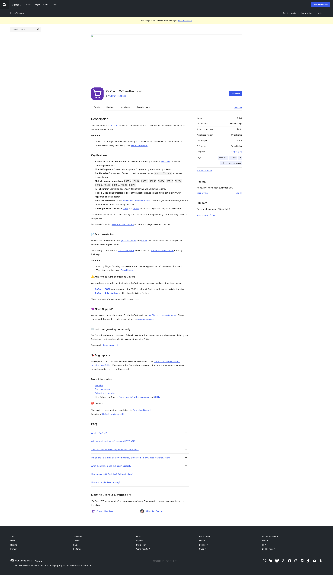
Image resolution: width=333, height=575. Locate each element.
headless (233, 158)
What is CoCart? (99, 433)
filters (125, 208)
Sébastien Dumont (142, 410)
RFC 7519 (165, 161)
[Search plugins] (38, 29)
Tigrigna (38, 561)
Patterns (77, 549)
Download (235, 94)
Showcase (77, 536)
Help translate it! (185, 20)
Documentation (102, 389)
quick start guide (126, 250)
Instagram (144, 397)
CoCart (114, 125)
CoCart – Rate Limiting (106, 293)
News (12, 541)
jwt (240, 158)
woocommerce (235, 163)
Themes (76, 541)
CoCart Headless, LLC (113, 414)
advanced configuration (162, 250)
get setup (125, 240)
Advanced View (204, 170)
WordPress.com (270, 536)
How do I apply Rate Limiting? (105, 482)
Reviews (110, 107)
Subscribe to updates (105, 393)
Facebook (124, 397)
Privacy (13, 549)
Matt (265, 541)
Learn (138, 536)
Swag (202, 549)
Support (238, 107)
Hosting (13, 545)
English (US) (237, 152)
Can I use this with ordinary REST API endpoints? (115, 449)
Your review (202, 193)
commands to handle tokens (136, 200)
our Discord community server (162, 315)
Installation (126, 107)
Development (143, 107)
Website (99, 385)
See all (239, 193)
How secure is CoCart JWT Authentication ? (112, 474)
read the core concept (123, 224)
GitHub (157, 397)
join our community (111, 345)
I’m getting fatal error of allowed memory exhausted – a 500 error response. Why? (130, 458)
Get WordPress (321, 4)
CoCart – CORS (103, 289)
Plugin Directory (17, 13)
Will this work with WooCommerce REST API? (113, 441)
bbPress (267, 545)
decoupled (223, 158)
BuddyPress (268, 549)
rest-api (224, 163)
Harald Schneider (139, 145)
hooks (136, 208)
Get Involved (204, 536)
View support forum (206, 215)
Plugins (76, 545)
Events (202, 541)
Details (97, 107)
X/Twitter (134, 397)
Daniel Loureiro (128, 270)
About (13, 536)
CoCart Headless (117, 96)
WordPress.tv (143, 549)
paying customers (145, 319)
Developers (141, 545)
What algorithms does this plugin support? (111, 466)
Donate (203, 545)
